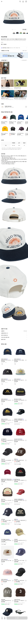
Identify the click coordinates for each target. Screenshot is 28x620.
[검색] (20, 1)
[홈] (23, 1)
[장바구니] (26, 1)
